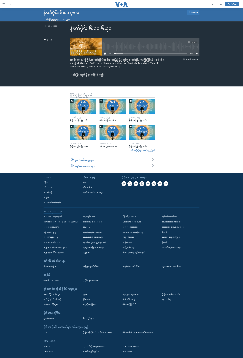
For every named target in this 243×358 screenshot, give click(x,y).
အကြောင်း (66, 19)
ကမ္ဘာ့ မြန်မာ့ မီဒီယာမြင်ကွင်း (54, 252)
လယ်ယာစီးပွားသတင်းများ (93, 237)
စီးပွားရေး (86, 227)
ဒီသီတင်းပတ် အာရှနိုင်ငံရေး (133, 232)
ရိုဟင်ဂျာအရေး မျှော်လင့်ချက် (134, 252)
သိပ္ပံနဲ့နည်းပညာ (89, 217)
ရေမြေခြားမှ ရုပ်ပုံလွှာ (130, 294)
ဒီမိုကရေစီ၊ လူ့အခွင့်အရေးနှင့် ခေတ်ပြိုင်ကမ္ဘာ (61, 222)
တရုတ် (46, 198)
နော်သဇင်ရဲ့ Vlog (168, 299)
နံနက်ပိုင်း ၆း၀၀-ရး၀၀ (52, 280)
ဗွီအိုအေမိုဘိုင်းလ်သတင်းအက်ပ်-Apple (97, 332)
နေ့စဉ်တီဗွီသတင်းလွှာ (52, 294)
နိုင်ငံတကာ (48, 188)
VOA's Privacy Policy (131, 346)
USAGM (47, 346)
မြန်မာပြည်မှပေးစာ (129, 217)
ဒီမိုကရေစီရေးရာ (50, 232)
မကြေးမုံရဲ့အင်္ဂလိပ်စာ (91, 266)
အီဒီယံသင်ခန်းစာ (50, 266)
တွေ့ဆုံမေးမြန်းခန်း (90, 304)
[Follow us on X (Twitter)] (129, 183)
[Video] (221, 4)
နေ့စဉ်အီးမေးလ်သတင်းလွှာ (93, 193)
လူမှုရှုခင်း (86, 252)
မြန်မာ (46, 183)
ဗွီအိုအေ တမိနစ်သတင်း (171, 294)
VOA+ (46, 332)
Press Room (48, 351)
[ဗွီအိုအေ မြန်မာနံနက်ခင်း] (83, 106)
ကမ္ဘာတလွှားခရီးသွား (130, 227)
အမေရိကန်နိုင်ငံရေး (51, 237)
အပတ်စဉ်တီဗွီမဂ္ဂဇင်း (51, 304)
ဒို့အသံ (164, 242)
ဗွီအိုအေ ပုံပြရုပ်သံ (129, 304)
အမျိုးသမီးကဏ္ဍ (129, 247)
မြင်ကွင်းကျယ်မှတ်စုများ (132, 222)
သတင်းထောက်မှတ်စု (52, 242)
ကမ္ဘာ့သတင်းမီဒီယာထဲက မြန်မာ (55, 247)
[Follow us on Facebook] (124, 183)
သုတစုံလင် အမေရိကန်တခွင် (173, 227)
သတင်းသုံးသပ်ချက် (51, 227)
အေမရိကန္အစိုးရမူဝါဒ (91, 351)
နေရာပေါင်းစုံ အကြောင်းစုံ (171, 237)
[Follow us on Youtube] (136, 183)
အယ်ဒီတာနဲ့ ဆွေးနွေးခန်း (53, 217)
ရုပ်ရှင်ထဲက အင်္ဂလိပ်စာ (131, 266)
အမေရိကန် (48, 193)
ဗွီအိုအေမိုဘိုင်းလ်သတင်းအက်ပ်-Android (138, 332)
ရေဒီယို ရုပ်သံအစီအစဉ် (52, 299)
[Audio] (213, 4)
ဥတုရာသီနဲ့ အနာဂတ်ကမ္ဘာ (93, 222)
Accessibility (127, 351)
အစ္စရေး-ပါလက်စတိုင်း (52, 203)
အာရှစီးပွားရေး (128, 237)
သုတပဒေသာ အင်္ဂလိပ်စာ (171, 266)
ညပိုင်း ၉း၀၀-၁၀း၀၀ (90, 280)
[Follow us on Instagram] (141, 183)
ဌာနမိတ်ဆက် (49, 318)
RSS (84, 183)
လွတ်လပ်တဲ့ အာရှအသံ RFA (94, 346)
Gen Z (164, 232)
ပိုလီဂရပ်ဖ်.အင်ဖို (129, 299)
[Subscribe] (166, 183)
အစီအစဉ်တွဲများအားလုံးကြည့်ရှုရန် (142, 150)
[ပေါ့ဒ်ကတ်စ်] (159, 183)
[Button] (48, 40)
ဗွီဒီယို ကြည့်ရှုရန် (52, 19)
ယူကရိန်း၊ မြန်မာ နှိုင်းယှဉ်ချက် (94, 242)
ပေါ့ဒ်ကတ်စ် (87, 188)
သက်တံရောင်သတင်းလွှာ (171, 247)
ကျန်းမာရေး (127, 242)
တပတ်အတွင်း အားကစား (92, 232)
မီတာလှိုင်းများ (88, 318)
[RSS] (153, 183)
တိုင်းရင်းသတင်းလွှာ (169, 217)
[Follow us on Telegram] (148, 183)
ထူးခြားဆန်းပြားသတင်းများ (93, 247)
